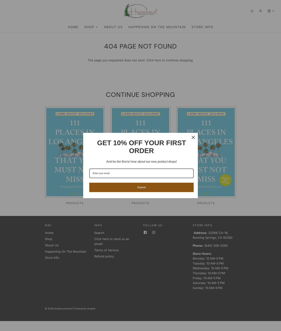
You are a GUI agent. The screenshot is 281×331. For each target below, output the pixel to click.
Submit (141, 187)
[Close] (193, 137)
